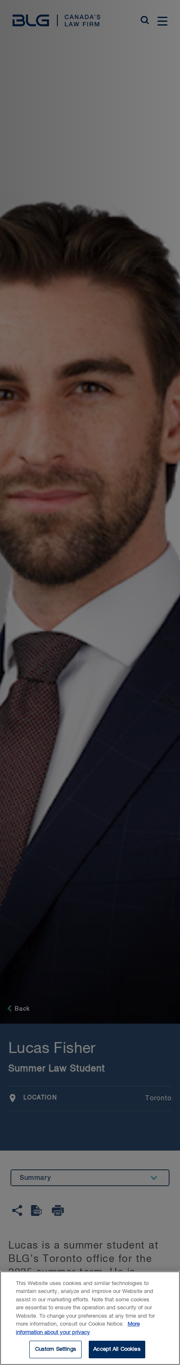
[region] (90, 1318)
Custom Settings (55, 1349)
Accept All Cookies (116, 1349)
